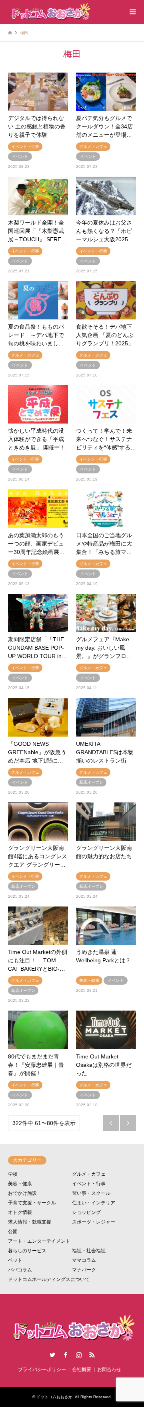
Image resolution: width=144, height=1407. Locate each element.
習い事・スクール (91, 1193)
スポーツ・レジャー (93, 1222)
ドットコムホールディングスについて (49, 1279)
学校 (13, 1174)
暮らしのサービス (27, 1250)
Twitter (52, 1355)
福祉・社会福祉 (89, 1250)
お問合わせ (109, 1369)
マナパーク (84, 1270)
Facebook (65, 1355)
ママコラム (84, 1260)
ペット (15, 1260)
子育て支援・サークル (32, 1203)
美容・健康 (20, 1183)
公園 (13, 1231)
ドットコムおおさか (54, 1397)
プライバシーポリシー (42, 1369)
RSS (92, 1355)
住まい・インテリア (93, 1203)
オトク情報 (20, 1212)
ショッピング (86, 1212)
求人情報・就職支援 (29, 1222)
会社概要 (81, 1369)
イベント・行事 (89, 1183)
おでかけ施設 (22, 1193)
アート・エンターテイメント (39, 1241)
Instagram (79, 1355)
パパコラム (20, 1270)
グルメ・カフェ (89, 1174)
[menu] (132, 12)
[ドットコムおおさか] (49, 12)
